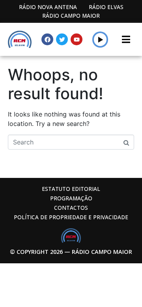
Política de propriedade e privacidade (71, 217)
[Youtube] (76, 39)
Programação (71, 198)
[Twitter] (62, 39)
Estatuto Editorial (71, 188)
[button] (100, 39)
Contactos (71, 207)
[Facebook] (47, 39)
